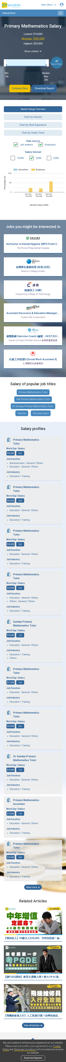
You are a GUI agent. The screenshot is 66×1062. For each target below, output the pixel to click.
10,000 (20, 158)
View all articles (31, 1025)
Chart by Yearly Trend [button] (33, 132)
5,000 (38, 158)
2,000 (56, 158)
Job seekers (26, 144)
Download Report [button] (44, 88)
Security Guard (41, 413)
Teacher (21, 413)
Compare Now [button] (20, 88)
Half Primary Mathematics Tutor (33, 399)
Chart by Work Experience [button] (33, 124)
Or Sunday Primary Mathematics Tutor (33, 406)
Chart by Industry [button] (33, 117)
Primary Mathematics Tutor (33, 392)
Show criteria (31, 51)
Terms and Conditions (25, 1049)
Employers (50, 144)
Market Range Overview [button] (33, 109)
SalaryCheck (8, 13)
